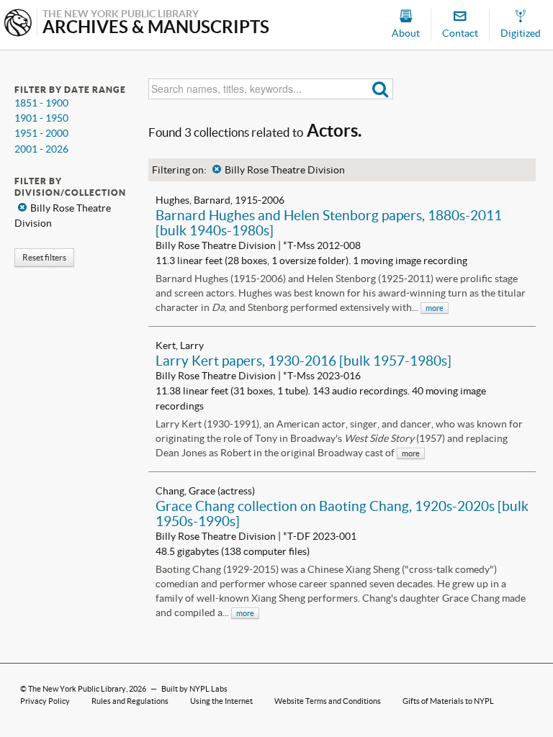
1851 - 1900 (41, 103)
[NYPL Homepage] (18, 24)
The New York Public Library (77, 688)
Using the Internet (221, 701)
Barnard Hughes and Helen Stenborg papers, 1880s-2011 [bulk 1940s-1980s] (329, 222)
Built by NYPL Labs (194, 688)
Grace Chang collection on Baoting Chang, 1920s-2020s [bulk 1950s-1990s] (342, 513)
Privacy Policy (45, 701)
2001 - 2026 (41, 149)
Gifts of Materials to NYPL (448, 701)
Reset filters (44, 257)
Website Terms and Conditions (327, 701)
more (435, 308)
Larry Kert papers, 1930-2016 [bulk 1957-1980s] (303, 360)
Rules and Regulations (129, 701)
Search (380, 88)
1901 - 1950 (41, 118)
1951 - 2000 (41, 133)
